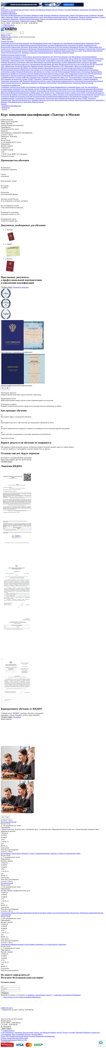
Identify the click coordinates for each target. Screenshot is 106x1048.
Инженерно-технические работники (20, 62)
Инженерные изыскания (29, 45)
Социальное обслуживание (38, 77)
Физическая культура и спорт (72, 51)
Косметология (6, 47)
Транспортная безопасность (44, 51)
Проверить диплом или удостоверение (85, 10)
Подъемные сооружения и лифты (21, 94)
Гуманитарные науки (17, 60)
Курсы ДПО (5, 1036)
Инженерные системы (46, 45)
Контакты (15, 21)
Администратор (26, 57)
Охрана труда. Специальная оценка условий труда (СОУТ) (65, 93)
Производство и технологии (80, 72)
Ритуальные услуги (81, 75)
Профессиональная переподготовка (13, 55)
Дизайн (97, 43)
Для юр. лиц (33, 10)
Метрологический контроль (10, 68)
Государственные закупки (30, 89)
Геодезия (37, 59)
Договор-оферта (36, 1034)
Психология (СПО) (84, 73)
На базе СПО (83, 47)
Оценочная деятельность (19, 49)
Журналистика (77, 60)
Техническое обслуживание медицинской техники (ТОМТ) (67, 98)
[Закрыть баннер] (1, 2)
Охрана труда (5, 49)
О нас (3, 8)
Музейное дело (26, 68)
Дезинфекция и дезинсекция (35, 60)
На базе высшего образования (67, 47)
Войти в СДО (5, 35)
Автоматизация (6, 57)
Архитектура (14, 43)
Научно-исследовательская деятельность (68, 68)
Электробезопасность (45, 52)
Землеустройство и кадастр (10, 45)
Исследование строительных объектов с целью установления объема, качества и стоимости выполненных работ (40, 853)
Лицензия (9, 17)
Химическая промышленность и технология (67, 81)
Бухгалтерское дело (26, 43)
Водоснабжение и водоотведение (22, 59)
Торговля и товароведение (43, 79)
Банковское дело (48, 57)
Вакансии (42, 10)
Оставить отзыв (7, 461)
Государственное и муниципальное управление (77, 43)
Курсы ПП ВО (90, 64)
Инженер (4, 62)
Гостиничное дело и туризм (68, 59)
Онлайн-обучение (7, 41)
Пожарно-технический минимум (69, 94)
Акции (9, 21)
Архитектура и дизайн (17, 87)
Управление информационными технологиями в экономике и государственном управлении (33, 944)
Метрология (52, 47)
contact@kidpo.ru (8, 27)
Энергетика (58, 52)
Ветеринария (37, 43)
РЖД (72, 75)
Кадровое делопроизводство (86, 45)
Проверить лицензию (21, 287)
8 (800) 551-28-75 (8, 25)
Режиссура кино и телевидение (50, 75)
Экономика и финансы (30, 52)
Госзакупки (56, 43)
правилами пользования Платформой (67, 995)
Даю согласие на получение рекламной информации (22, 997)
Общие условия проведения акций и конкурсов (30, 17)
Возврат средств (51, 10)
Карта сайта (24, 1038)
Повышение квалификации (11, 85)
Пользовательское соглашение (86, 15)
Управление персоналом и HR (11, 81)
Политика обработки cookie (33, 15)
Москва (39, 21)
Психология (71, 49)
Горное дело (47, 43)
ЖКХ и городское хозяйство (61, 60)
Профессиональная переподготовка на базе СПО (51, 73)
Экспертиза (42, 83)
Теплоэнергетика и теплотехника (81, 77)
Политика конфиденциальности (12, 15)
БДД (55, 57)
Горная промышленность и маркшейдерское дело (66, 87)
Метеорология (89, 66)
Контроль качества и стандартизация (27, 64)
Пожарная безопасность (45, 49)
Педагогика (33, 49)
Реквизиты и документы (9, 10)
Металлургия (43, 47)
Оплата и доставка (64, 10)
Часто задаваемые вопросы (21, 1034)
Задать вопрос (6, 39)
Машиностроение (37, 66)
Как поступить (24, 10)
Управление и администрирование (85, 79)
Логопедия (18, 66)
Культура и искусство (76, 64)
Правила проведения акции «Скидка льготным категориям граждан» (44, 19)
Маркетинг (27, 66)
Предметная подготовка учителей (45, 72)
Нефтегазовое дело (95, 47)
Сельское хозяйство (22, 77)
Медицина (24, 47)
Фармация (57, 51)
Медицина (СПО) (58, 66)
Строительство (90, 49)
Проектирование (61, 49)
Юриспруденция (68, 52)
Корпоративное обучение (49, 64)
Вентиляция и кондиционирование (84, 57)
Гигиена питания (7, 883)
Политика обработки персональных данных (59, 15)
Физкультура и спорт (46, 100)
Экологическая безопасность (11, 52)
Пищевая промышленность (80, 70)
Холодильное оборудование (92, 51)
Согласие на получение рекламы (80, 19)
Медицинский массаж (8, 822)
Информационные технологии (65, 45)
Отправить (5, 993)
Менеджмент (33, 47)
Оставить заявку (7, 287)
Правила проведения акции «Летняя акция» (63, 17)
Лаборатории (15, 47)
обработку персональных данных (39, 995)
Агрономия (5, 43)
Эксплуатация (52, 83)
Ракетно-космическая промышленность (24, 75)
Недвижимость (88, 68)
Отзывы (4, 21)
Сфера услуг (64, 77)
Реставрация (80, 49)
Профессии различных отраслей (22, 73)
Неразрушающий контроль (10, 70)
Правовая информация (9, 13)
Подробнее (17, 717)
